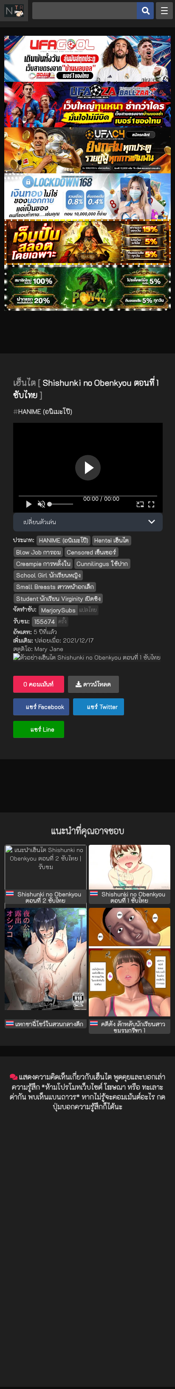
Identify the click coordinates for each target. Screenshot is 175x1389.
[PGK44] (87, 262)
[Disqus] (87, 1225)
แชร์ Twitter (101, 707)
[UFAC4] (87, 171)
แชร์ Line (41, 729)
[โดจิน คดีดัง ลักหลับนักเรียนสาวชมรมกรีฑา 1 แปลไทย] (129, 963)
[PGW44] (87, 308)
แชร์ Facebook (44, 707)
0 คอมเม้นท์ (38, 684)
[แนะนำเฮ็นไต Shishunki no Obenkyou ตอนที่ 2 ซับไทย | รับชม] (45, 867)
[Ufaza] (87, 125)
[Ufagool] (87, 79)
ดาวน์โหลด (96, 684)
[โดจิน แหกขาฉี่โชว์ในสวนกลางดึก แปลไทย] (45, 963)
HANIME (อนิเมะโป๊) (45, 411)
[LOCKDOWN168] (87, 217)
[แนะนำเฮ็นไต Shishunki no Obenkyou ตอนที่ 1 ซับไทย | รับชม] (129, 867)
